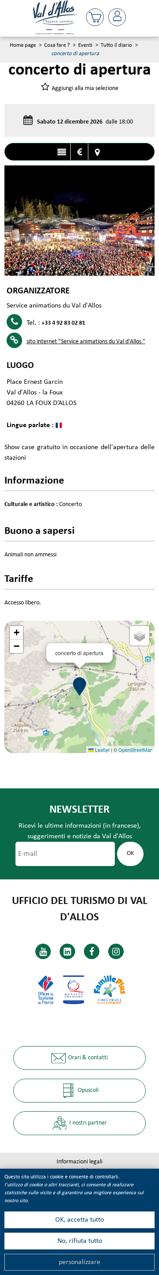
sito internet (85, 341)
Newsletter (79, 809)
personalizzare (79, 1262)
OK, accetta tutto (79, 1219)
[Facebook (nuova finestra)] (91, 951)
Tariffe (79, 152)
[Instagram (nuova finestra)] (116, 951)
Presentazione (61, 152)
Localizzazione (97, 152)
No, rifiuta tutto (79, 1241)
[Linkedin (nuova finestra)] (67, 951)
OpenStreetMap (135, 749)
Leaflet (102, 749)
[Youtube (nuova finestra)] (43, 951)
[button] (95, 17)
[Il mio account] (117, 17)
